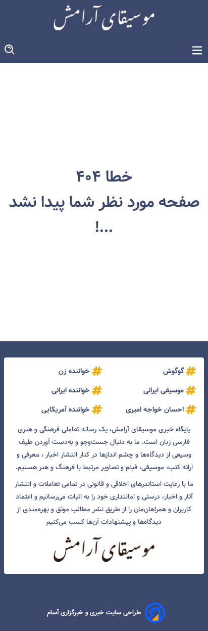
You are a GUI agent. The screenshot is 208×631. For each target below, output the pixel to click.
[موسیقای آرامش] (104, 17)
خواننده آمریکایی (65, 409)
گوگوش (173, 371)
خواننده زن (74, 371)
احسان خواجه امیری (155, 409)
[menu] (197, 50)
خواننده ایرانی (70, 390)
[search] (10, 49)
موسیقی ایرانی (163, 390)
